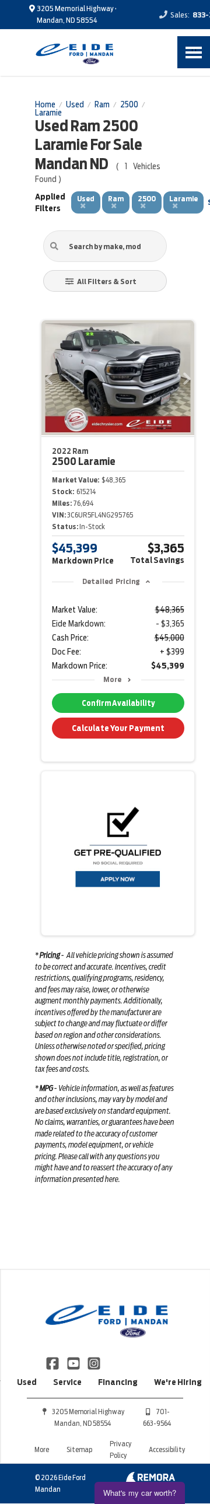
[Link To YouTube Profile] (74, 1362)
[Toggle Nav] (193, 52)
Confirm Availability (118, 703)
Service (67, 1382)
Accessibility (167, 1449)
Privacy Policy (120, 1449)
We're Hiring (178, 1382)
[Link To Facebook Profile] (53, 1362)
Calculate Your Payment (118, 728)
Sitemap (79, 1449)
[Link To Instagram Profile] (94, 1362)
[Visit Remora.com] (150, 1479)
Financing (118, 1382)
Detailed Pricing (111, 581)
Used (27, 1382)
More (112, 679)
